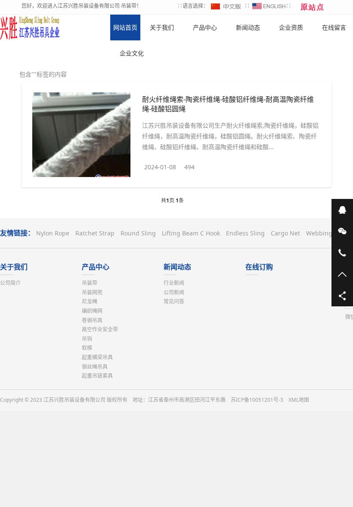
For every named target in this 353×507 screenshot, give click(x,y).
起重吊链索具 (97, 375)
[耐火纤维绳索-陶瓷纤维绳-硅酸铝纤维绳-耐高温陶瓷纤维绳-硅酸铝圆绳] (81, 136)
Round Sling (138, 233)
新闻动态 (177, 267)
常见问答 (174, 301)
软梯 (87, 347)
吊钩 (87, 338)
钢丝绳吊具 (95, 366)
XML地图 (298, 399)
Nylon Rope (52, 233)
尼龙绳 (89, 301)
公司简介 (10, 283)
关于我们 (14, 267)
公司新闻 (174, 292)
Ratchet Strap (95, 233)
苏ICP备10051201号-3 (257, 399)
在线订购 (259, 267)
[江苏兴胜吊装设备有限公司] (30, 27)
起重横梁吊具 (97, 357)
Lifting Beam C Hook (191, 233)
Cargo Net (285, 233)
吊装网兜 (92, 292)
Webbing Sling (327, 233)
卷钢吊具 (92, 320)
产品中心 (95, 267)
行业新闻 (174, 283)
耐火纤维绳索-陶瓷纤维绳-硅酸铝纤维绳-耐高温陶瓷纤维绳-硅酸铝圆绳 (228, 103)
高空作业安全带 (100, 329)
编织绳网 (92, 311)
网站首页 (125, 27)
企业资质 (291, 27)
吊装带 (89, 283)
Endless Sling (245, 233)
